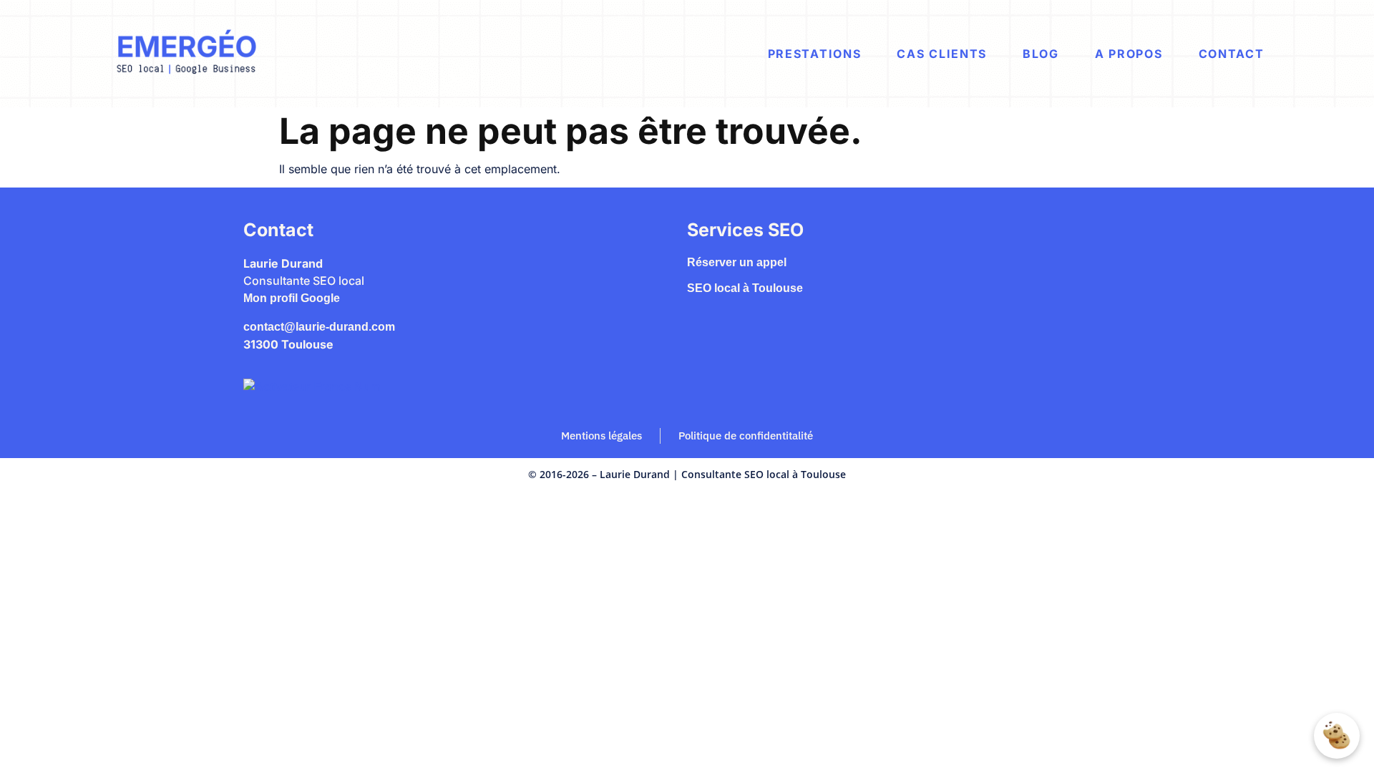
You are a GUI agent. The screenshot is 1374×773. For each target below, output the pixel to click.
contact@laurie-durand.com (319, 327)
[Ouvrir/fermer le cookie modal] (1337, 736)
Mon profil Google (291, 298)
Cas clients (942, 54)
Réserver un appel (736, 262)
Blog (1041, 54)
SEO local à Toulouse (745, 288)
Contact (1232, 54)
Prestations (815, 54)
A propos (1129, 54)
